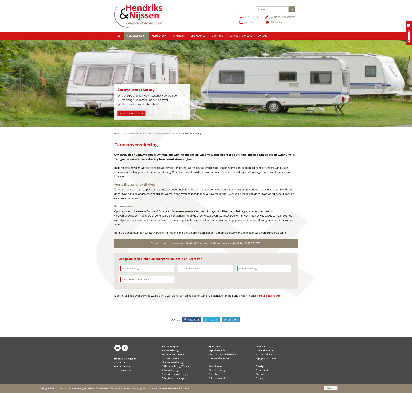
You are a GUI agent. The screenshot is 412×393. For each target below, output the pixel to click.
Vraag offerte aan (129, 113)
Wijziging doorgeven (266, 358)
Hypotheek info (216, 350)
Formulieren (214, 374)
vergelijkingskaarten (269, 295)
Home (117, 133)
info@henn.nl (251, 22)
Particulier (147, 133)
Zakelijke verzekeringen (173, 378)
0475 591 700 (252, 16)
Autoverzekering (170, 350)
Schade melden (279, 22)
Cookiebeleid (262, 370)
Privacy (259, 378)
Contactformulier (265, 350)
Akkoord (331, 388)
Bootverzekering (248, 268)
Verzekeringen (131, 133)
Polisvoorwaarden (217, 378)
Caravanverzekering (191, 268)
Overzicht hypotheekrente (222, 354)
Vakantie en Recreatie (166, 133)
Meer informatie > (182, 388)
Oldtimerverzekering (172, 362)
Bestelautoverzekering (173, 354)
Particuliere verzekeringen (174, 374)
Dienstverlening (216, 370)
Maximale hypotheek (219, 358)
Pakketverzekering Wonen (175, 366)
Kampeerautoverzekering (135, 279)
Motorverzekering (170, 358)
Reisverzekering (130, 268)
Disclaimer (261, 374)
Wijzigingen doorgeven (283, 16)
